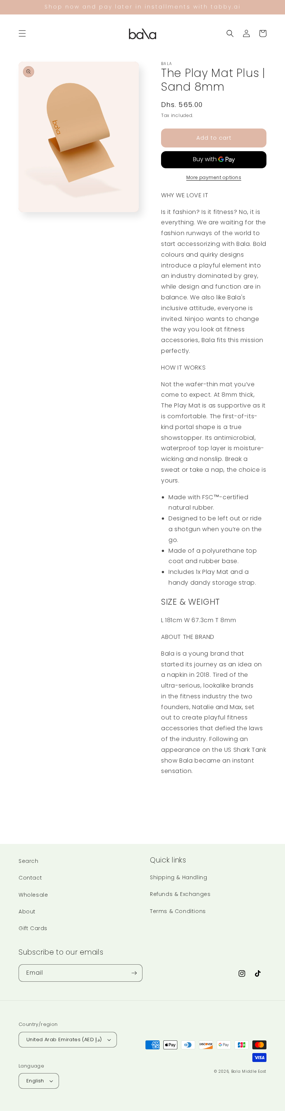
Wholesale (33, 895)
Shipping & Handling (178, 877)
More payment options (213, 177)
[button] (22, 33)
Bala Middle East (248, 1071)
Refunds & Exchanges (180, 894)
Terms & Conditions (178, 911)
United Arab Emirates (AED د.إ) (64, 1039)
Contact (30, 877)
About (27, 911)
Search (29, 861)
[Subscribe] (134, 973)
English (35, 1080)
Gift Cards (33, 928)
